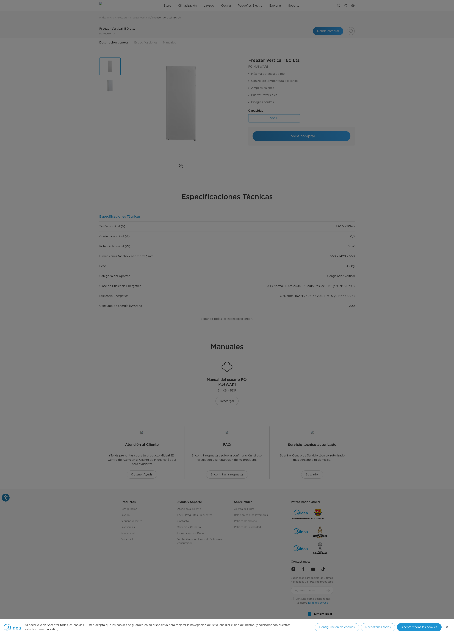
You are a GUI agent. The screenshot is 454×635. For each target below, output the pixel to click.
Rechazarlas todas (378, 627)
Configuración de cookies (337, 627)
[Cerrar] (446, 627)
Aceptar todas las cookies (419, 627)
